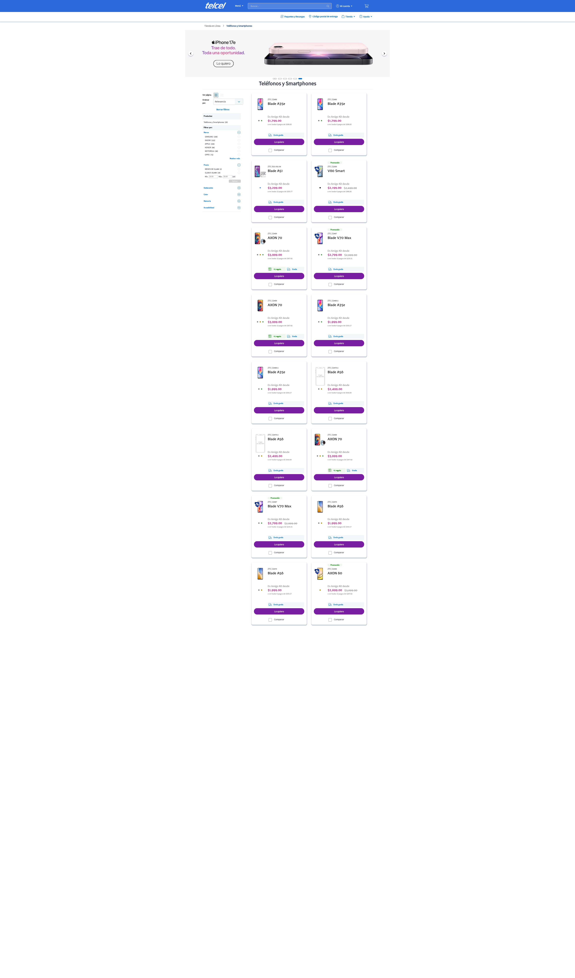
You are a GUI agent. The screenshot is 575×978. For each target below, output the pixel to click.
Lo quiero (279, 141)
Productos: (208, 116)
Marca (206, 132)
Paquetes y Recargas (294, 16)
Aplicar (235, 181)
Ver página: (207, 95)
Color (206, 194)
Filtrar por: (208, 127)
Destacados (208, 188)
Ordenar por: (205, 101)
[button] (190, 53)
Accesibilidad (209, 207)
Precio (206, 165)
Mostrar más (235, 158)
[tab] (280, 78)
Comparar (279, 149)
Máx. (220, 176)
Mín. (206, 176)
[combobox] (228, 101)
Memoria (207, 201)
